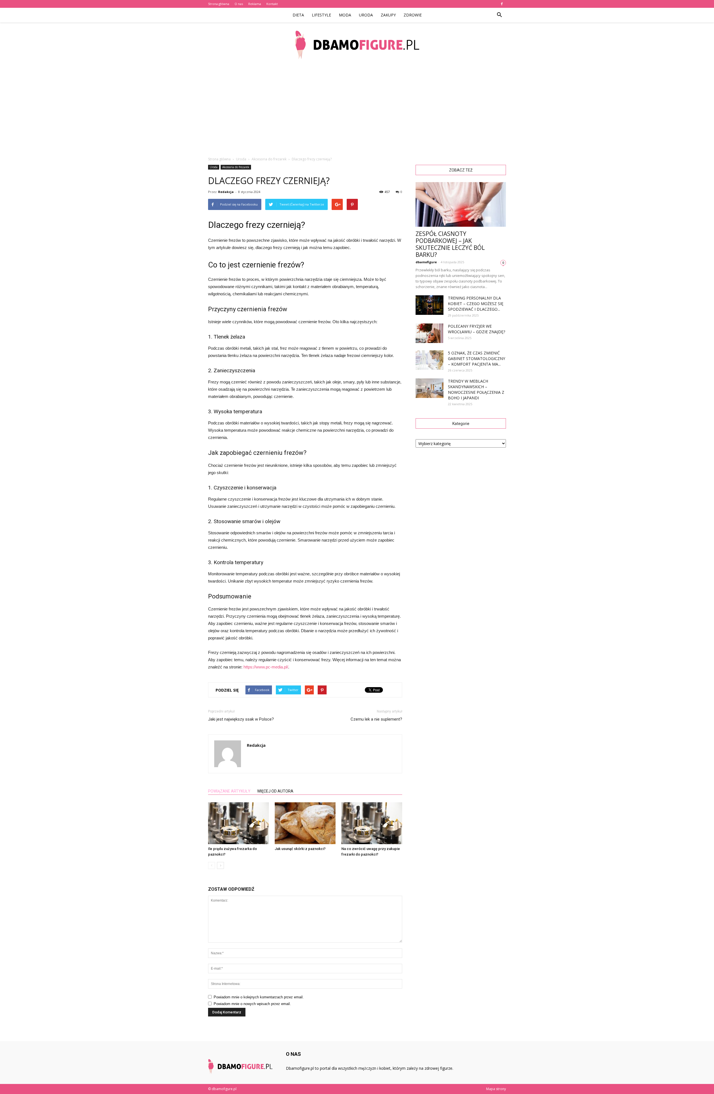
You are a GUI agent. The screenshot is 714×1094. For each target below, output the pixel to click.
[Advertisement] (357, 109)
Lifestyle (321, 15)
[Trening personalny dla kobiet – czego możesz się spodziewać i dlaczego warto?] (429, 305)
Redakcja (226, 192)
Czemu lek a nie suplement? (376, 719)
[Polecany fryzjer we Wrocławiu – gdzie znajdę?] (429, 333)
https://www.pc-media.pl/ (265, 667)
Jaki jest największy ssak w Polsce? (241, 719)
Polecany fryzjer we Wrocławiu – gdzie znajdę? (476, 328)
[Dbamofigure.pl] (357, 45)
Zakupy (388, 15)
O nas (239, 4)
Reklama (254, 4)
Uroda (366, 15)
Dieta (298, 15)
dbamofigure (426, 262)
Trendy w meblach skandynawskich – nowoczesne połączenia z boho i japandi (476, 389)
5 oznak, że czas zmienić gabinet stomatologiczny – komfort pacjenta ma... (476, 358)
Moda (345, 15)
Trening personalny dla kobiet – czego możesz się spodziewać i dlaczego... (475, 303)
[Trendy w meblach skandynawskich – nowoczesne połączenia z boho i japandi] (429, 388)
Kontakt (272, 4)
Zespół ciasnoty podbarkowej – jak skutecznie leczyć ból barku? (450, 244)
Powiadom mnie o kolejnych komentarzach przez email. (259, 997)
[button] (499, 15)
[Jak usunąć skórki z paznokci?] (305, 823)
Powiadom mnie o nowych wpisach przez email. (252, 1004)
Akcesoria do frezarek (235, 167)
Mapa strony (496, 1088)
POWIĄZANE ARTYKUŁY (229, 791)
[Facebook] (502, 4)
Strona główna (218, 4)
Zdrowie (413, 15)
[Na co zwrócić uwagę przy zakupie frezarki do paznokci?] (371, 823)
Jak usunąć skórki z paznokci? (300, 849)
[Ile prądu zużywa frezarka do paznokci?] (238, 823)
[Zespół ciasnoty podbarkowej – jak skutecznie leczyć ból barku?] (461, 204)
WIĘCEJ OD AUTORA (275, 791)
